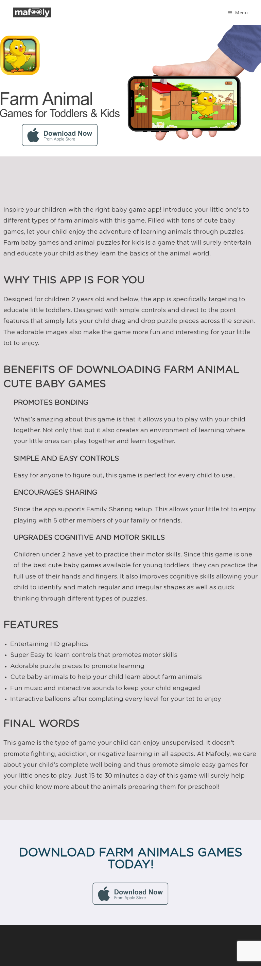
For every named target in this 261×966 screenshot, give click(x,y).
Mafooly (217, 754)
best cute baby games (67, 566)
